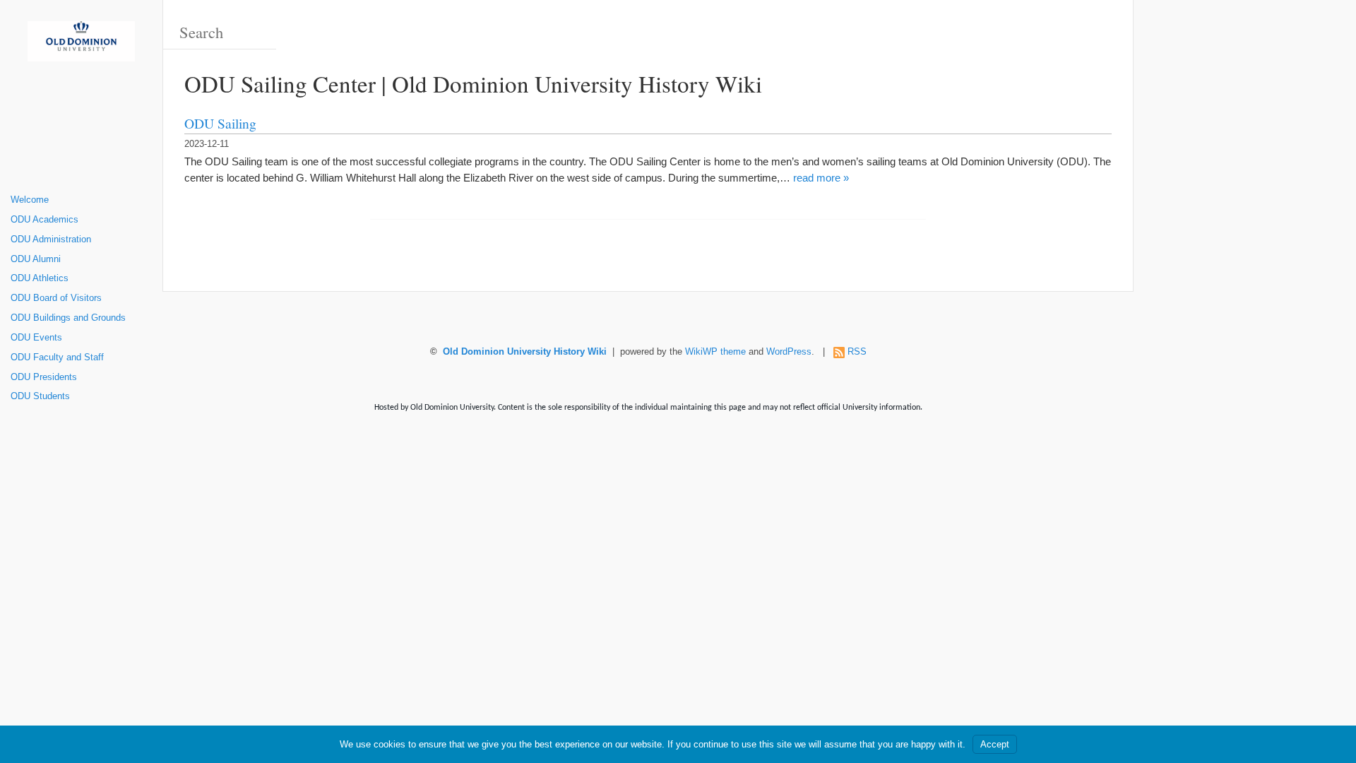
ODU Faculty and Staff (57, 357)
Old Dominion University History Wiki (525, 352)
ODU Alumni (36, 259)
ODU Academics (44, 220)
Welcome (30, 200)
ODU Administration (51, 239)
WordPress (788, 352)
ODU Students (40, 396)
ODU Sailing (220, 123)
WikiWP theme (715, 352)
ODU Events (36, 338)
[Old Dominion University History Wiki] (81, 46)
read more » (821, 178)
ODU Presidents (44, 377)
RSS (857, 352)
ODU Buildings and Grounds (68, 318)
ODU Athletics (40, 278)
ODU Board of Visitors (56, 298)
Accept (994, 744)
